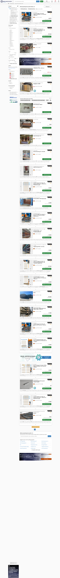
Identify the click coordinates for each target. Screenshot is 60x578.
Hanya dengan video (13, 93)
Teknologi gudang (13, 7)
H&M (11, 39)
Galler (11, 38)
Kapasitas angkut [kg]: (12, 60)
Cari (38, 1)
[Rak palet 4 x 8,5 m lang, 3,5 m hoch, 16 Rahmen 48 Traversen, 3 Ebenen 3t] (26, 327)
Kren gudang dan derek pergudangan (14, 12)
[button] (58, 1)
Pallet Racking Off (34, 441)
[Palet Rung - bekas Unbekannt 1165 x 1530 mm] (26, 71)
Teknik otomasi (13, 22)
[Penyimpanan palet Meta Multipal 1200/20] (26, 108)
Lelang (11, 88)
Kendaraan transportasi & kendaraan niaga (13, 19)
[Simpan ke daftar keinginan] (50, 13)
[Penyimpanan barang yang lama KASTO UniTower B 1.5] (26, 171)
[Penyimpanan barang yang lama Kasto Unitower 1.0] (26, 139)
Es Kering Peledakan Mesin (24, 446)
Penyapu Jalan (33, 448)
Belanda (12, 74)
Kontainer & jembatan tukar (14, 10)
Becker (11, 34)
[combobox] (13, 71)
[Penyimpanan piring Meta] (26, 296)
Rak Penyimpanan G (45, 441)
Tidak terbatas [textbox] (11, 71)
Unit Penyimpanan (45, 448)
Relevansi (48, 6)
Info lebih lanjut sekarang (46, 357)
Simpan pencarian (36, 426)
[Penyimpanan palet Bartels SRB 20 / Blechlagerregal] (26, 202)
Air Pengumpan (22, 441)
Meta (11, 31)
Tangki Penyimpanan (45, 446)
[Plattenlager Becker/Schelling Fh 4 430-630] (26, 155)
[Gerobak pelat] (26, 124)
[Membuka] (35, 25)
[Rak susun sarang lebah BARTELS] (26, 48)
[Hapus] (26, 8)
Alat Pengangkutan (23, 442)
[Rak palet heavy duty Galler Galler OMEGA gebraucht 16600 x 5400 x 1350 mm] (26, 312)
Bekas (10, 83)
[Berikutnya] (50, 98)
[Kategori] (13, 1)
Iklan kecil (12, 87)
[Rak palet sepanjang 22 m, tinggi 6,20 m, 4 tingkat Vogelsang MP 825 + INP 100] (26, 249)
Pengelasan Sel (33, 446)
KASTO (11, 33)
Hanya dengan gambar (14, 92)
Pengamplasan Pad (34, 444)
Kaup (11, 41)
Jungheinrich (12, 40)
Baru (10, 82)
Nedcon (11, 42)
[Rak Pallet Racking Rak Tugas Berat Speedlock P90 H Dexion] (26, 416)
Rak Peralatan (44, 442)
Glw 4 (47, 100)
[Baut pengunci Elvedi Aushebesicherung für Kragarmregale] (26, 384)
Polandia (12, 76)
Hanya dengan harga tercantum (12, 55)
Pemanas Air (33, 442)
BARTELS (11, 32)
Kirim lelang (46, 63)
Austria (12, 77)
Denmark (12, 75)
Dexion (11, 35)
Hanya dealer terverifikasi (14, 94)
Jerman (12, 73)
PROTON (11, 43)
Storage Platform (44, 444)
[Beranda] (8, 3)
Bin (20, 444)
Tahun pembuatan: (11, 56)
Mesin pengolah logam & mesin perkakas (13, 17)
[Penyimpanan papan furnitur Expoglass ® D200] (26, 87)
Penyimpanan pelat (14, 8)
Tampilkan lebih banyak (36, 449)
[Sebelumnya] (20, 16)
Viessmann (12, 46)
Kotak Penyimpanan (23, 448)
